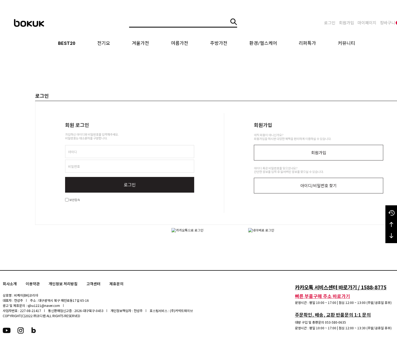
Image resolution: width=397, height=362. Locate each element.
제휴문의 (116, 284)
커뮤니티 (346, 43)
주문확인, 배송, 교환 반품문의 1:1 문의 (333, 314)
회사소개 (10, 284)
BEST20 (66, 43)
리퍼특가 (307, 43)
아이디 (72, 151)
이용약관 (33, 284)
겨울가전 (140, 43)
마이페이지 (367, 23)
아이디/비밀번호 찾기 (318, 185)
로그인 (329, 23)
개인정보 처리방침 (63, 284)
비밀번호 (74, 166)
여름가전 (179, 43)
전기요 (103, 43)
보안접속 (74, 199)
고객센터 (93, 284)
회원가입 (346, 23)
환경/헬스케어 (263, 43)
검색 (233, 21)
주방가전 (218, 43)
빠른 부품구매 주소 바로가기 (322, 296)
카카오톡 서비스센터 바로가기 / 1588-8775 (340, 287)
